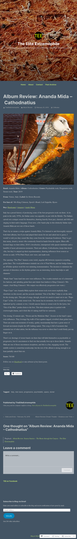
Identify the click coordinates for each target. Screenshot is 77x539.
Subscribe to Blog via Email (14, 501)
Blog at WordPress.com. (38, 536)
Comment (67, 470)
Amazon (20, 207)
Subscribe (9, 516)
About (30, 85)
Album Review (27, 107)
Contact (39, 85)
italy (12, 392)
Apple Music (30, 207)
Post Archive (50, 85)
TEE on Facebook (10, 481)
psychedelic (38, 392)
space (46, 392)
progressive (28, 392)
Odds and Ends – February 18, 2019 (16, 417)
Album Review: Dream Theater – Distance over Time (53, 417)
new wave (19, 392)
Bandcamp (12, 207)
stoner (52, 392)
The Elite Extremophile (38, 43)
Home (23, 85)
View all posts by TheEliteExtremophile (44, 405)
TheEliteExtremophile (12, 107)
